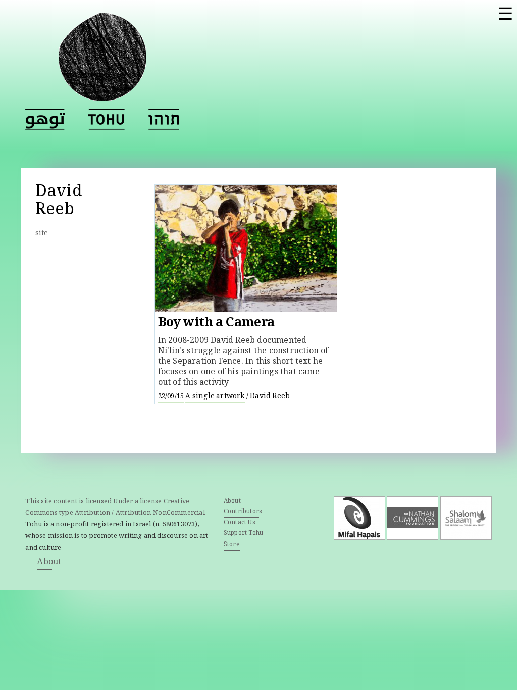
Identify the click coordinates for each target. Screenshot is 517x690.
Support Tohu (243, 533)
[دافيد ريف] (45, 119)
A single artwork (214, 396)
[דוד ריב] (163, 119)
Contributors (243, 512)
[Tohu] (102, 95)
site (41, 234)
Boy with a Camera (216, 323)
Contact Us (239, 523)
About (49, 562)
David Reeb (270, 396)
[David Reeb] (106, 119)
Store (232, 544)
